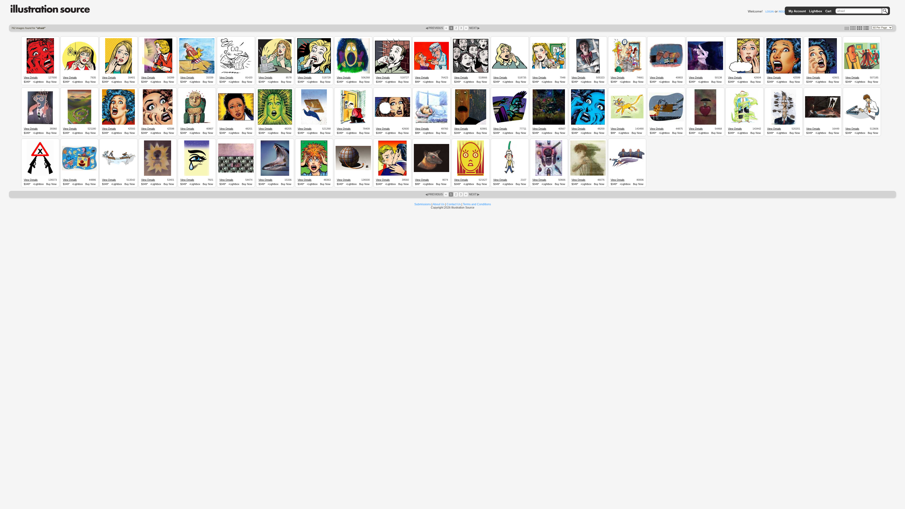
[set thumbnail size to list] (866, 29)
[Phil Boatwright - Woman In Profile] (588, 175)
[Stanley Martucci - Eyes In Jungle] (549, 124)
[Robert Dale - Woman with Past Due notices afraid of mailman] (549, 68)
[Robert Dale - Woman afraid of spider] (79, 70)
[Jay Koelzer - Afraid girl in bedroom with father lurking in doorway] (822, 117)
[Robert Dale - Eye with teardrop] (196, 175)
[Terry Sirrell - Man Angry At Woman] (627, 73)
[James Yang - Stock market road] (666, 120)
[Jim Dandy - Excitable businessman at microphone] (40, 124)
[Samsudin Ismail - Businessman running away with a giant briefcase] (314, 124)
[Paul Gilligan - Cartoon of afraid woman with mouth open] (314, 73)
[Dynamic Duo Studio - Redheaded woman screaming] (158, 124)
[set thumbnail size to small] (847, 29)
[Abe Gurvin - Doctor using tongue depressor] (431, 69)
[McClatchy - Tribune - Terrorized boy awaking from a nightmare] (353, 73)
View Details (31, 77)
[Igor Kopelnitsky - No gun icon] (40, 175)
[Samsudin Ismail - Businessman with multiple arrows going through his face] (783, 124)
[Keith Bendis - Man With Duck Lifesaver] (196, 73)
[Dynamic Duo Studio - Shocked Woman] (314, 175)
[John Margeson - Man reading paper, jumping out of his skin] (236, 73)
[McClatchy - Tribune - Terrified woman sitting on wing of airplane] (588, 73)
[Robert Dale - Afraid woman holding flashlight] (157, 73)
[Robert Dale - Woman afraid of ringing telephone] (275, 73)
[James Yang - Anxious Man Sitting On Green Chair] (197, 124)
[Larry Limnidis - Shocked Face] (470, 175)
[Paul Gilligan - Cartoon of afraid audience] (470, 72)
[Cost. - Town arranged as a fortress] (79, 124)
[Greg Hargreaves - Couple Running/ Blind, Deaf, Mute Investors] (627, 167)
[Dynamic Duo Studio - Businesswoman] (236, 120)
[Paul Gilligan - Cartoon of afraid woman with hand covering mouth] (509, 68)
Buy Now (51, 81)
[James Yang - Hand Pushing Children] (666, 67)
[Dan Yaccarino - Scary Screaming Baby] (157, 175)
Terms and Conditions (477, 204)
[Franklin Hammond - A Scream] (470, 124)
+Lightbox (38, 81)
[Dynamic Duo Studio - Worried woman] (744, 73)
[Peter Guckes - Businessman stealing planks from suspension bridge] (118, 165)
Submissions (422, 204)
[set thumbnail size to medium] (853, 29)
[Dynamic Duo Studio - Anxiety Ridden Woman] (275, 124)
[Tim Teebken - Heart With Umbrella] (705, 124)
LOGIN (769, 11)
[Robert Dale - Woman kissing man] (392, 175)
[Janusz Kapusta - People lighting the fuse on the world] (353, 169)
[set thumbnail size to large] (859, 29)
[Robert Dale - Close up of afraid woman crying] (118, 73)
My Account (797, 11)
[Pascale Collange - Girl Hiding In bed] (431, 123)
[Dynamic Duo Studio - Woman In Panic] (588, 124)
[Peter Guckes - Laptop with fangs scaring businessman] (862, 120)
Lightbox (815, 11)
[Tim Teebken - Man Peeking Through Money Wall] (236, 172)
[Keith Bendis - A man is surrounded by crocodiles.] (744, 124)
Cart (828, 11)
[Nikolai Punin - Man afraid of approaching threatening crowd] (862, 68)
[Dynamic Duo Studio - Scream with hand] (823, 73)
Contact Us (454, 204)
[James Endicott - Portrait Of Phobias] (548, 175)
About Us (438, 204)
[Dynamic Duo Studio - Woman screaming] (118, 124)
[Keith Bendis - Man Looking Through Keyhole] (353, 124)
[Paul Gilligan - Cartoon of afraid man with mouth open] (392, 73)
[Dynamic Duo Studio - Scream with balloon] (392, 116)
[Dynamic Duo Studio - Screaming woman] (783, 73)
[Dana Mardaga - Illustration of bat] (431, 171)
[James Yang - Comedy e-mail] (79, 169)
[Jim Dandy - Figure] (705, 69)
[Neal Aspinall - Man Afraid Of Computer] (509, 123)
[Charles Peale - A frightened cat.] (627, 119)
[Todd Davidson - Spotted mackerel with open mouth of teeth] (275, 175)
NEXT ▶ (474, 28)
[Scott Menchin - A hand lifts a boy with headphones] (509, 175)
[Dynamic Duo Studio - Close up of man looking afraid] (40, 73)
